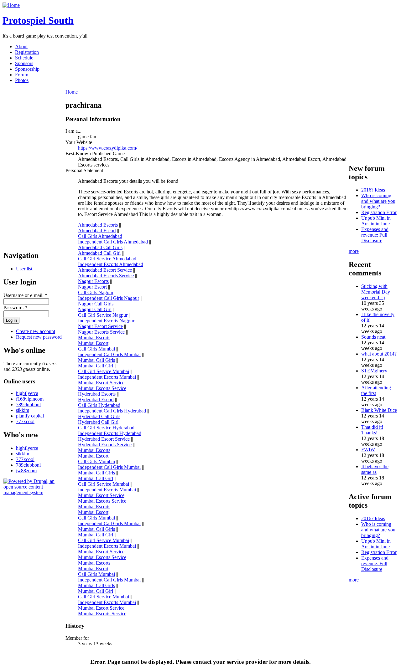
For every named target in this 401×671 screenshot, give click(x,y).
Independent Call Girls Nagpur (108, 298)
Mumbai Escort (93, 343)
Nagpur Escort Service (100, 326)
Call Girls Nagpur (95, 292)
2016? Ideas (373, 189)
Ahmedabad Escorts (98, 225)
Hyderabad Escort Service (104, 439)
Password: (15, 307)
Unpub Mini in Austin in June (376, 220)
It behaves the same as (374, 469)
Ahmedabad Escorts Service (106, 275)
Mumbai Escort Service (101, 382)
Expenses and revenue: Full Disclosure (374, 235)
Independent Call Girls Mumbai (109, 354)
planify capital (30, 415)
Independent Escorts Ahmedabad (110, 264)
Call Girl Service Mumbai (103, 371)
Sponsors (24, 63)
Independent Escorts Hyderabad (109, 433)
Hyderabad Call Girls (99, 416)
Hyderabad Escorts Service (105, 444)
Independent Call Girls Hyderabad (112, 410)
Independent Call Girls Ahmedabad (113, 241)
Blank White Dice (379, 410)
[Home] (11, 5)
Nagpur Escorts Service (101, 332)
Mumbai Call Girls (96, 360)
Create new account (35, 331)
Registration (27, 52)
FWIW (368, 449)
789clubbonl (28, 404)
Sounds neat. (374, 337)
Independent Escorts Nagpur (106, 320)
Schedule (24, 57)
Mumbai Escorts (94, 337)
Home (71, 92)
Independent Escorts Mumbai (107, 377)
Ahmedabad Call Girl (99, 253)
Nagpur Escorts (93, 281)
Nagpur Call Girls (95, 303)
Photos (22, 80)
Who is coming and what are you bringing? (378, 201)
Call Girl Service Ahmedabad (107, 258)
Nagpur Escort (92, 286)
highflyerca (27, 393)
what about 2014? (379, 353)
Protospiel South (38, 20)
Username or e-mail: (25, 295)
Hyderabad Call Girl (98, 422)
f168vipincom (30, 399)
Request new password (39, 337)
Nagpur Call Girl (95, 309)
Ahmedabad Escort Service (105, 270)
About (21, 46)
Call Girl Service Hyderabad (106, 427)
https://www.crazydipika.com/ (107, 148)
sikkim (22, 410)
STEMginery (374, 370)
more (354, 251)
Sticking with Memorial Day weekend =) (375, 292)
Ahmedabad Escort (97, 230)
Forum (21, 74)
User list (24, 268)
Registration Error (379, 212)
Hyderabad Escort (96, 399)
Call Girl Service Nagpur (103, 315)
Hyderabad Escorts (97, 394)
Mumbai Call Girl (95, 365)
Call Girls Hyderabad (99, 405)
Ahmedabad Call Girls (100, 247)
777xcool (25, 421)
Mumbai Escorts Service (102, 388)
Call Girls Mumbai (96, 348)
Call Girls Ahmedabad (100, 236)
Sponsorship (27, 69)
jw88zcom (26, 470)
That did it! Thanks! (372, 429)
